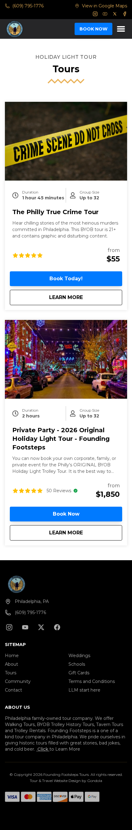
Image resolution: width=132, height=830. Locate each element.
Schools (76, 664)
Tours (10, 673)
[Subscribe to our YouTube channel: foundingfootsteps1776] (25, 627)
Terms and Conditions (91, 681)
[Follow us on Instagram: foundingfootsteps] (9, 627)
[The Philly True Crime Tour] (66, 141)
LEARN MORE (85, 297)
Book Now (66, 514)
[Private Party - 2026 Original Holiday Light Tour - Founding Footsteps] (66, 359)
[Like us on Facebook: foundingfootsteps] (57, 627)
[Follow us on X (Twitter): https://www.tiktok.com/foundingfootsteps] (41, 627)
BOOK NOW (93, 29)
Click (42, 749)
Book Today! (66, 278)
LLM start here (84, 690)
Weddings (79, 655)
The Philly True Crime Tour (55, 212)
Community (18, 681)
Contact (13, 690)
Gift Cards (78, 673)
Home (12, 655)
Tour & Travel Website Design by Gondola (66, 780)
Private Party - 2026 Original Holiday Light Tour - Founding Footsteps (61, 438)
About (11, 664)
